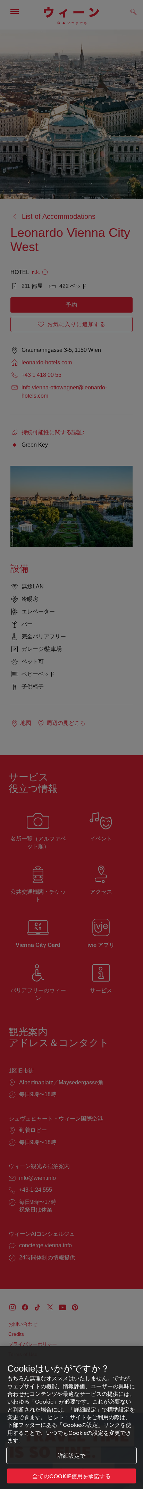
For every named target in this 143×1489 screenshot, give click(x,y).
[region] (71, 1417)
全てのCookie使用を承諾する (71, 1476)
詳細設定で (72, 1455)
